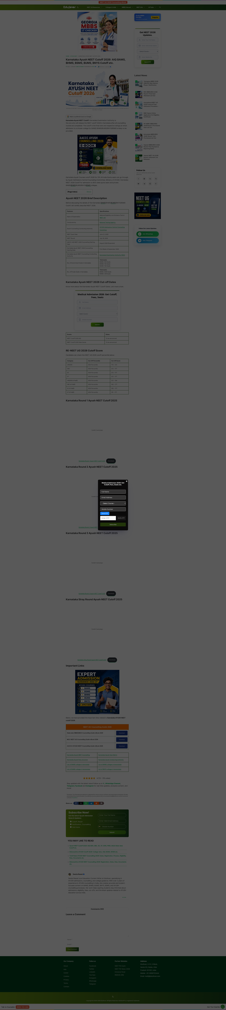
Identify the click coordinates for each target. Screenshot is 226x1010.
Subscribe (113, 524)
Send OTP (105, 513)
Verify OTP (121, 518)
